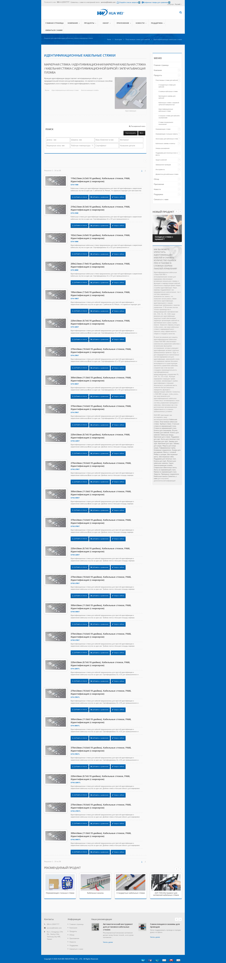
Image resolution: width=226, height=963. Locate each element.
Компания (73, 23)
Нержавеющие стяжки (163, 129)
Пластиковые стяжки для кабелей (138, 39)
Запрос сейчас (118, 197)
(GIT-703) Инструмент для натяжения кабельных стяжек (166, 894)
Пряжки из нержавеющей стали (165, 472)
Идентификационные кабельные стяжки (65, 90)
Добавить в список (80, 197)
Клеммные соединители (162, 450)
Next (176, 211)
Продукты (89, 23)
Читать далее (58, 892)
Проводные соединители (170, 474)
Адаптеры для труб (161, 441)
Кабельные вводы (167, 435)
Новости (140, 23)
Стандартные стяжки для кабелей (167, 86)
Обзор (106, 23)
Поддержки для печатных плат (165, 459)
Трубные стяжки (165, 424)
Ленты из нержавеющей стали (165, 470)
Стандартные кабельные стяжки (131, 893)
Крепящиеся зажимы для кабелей (167, 97)
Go (142, 133)
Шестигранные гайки (166, 457)
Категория (118, 39)
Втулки (174, 430)
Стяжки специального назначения (166, 123)
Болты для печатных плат (170, 439)
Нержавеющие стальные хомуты (167, 134)
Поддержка (157, 23)
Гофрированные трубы (167, 448)
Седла (171, 463)
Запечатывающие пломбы (90, 90)
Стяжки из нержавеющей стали (165, 428)
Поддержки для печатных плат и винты (167, 154)
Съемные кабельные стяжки (168, 91)
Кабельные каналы (160, 476)
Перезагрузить (130, 133)
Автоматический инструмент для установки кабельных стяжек (118, 927)
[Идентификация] (131, 93)
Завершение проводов (163, 165)
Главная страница (54, 23)
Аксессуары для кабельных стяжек (167, 139)
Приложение (123, 23)
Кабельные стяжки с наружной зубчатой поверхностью (169, 103)
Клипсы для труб (160, 461)
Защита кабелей (161, 160)
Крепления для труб (165, 443)
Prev (180, 211)
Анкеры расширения (163, 148)
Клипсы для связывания (162, 430)
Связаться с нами (53, 30)
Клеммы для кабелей (161, 432)
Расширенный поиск (137, 126)
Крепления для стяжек (162, 437)
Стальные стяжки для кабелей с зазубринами (169, 116)
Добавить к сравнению (100, 197)
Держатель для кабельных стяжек (167, 174)
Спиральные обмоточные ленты (165, 467)
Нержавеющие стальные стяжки (58, 883)
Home (109, 39)
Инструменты (160, 169)
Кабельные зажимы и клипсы (165, 143)
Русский (177, 4)
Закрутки (157, 474)
